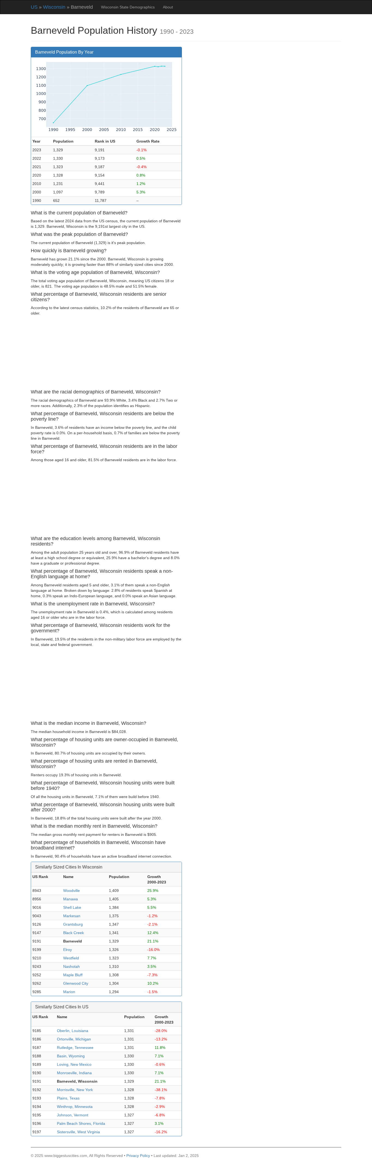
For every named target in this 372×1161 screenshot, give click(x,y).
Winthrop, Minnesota (75, 1106)
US (34, 7)
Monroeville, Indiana (74, 1073)
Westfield (71, 958)
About (168, 7)
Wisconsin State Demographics (128, 7)
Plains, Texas (68, 1098)
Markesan (71, 916)
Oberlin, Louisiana (72, 1030)
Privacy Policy (138, 1155)
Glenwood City (75, 983)
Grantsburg (73, 924)
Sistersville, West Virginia (78, 1132)
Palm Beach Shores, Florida (81, 1123)
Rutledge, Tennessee (75, 1047)
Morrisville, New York (75, 1090)
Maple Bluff (73, 975)
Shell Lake (72, 907)
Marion (69, 992)
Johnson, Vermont (72, 1115)
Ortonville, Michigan (74, 1039)
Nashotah (71, 966)
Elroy (67, 949)
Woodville (71, 890)
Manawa (70, 899)
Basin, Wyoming (71, 1056)
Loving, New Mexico (74, 1064)
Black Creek (73, 933)
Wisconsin (54, 7)
